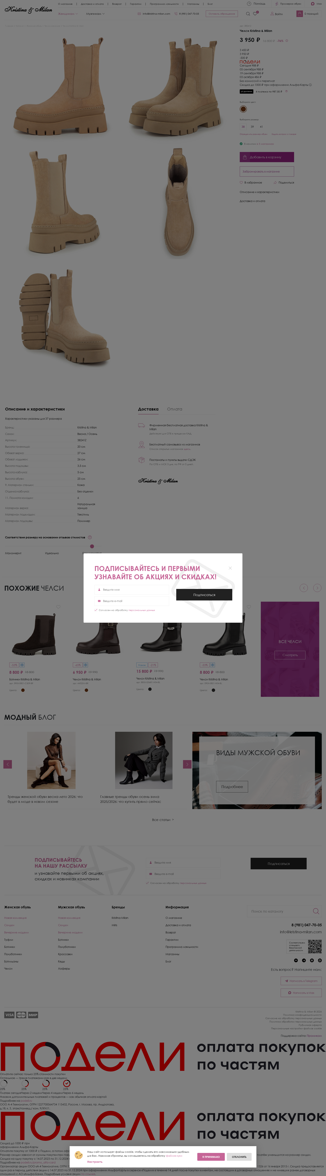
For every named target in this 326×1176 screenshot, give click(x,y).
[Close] (230, 568)
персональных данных (142, 610)
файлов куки (174, 1155)
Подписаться (204, 596)
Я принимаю (211, 1156)
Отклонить (239, 1156)
